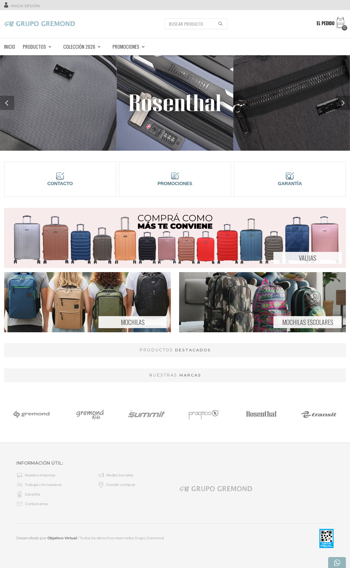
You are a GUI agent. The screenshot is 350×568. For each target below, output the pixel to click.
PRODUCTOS (34, 46)
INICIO (9, 46)
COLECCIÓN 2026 (79, 46)
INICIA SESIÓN (25, 5)
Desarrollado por (46, 538)
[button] (7, 103)
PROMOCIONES (126, 46)
